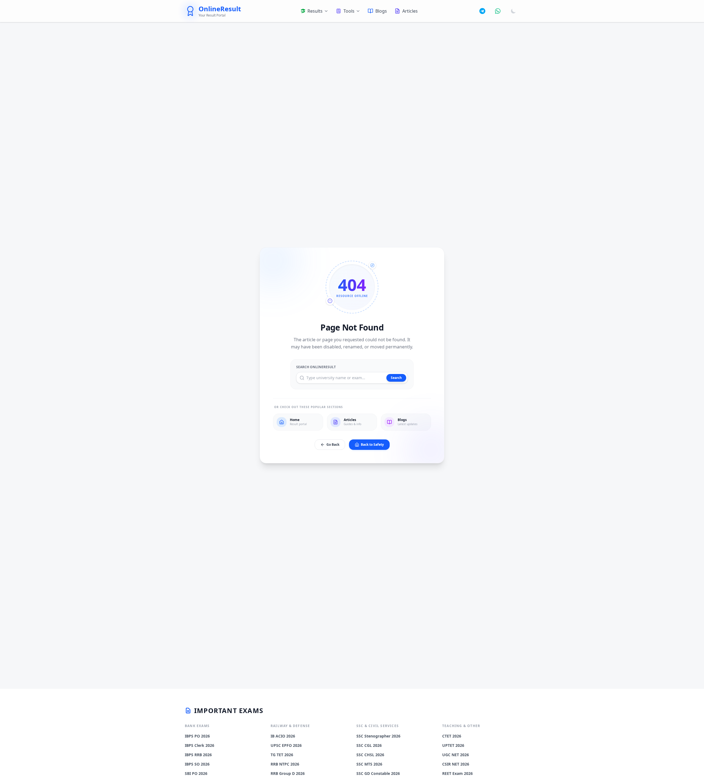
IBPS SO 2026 (197, 764)
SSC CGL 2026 (369, 745)
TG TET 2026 (282, 754)
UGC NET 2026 (455, 754)
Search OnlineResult (316, 367)
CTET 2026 (451, 736)
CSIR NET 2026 (455, 764)
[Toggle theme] (513, 11)
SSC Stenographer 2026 (378, 736)
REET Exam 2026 (457, 773)
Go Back (332, 444)
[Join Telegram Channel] (482, 10)
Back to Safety (372, 444)
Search (396, 377)
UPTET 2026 (453, 745)
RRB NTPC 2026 (285, 764)
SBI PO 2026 (196, 773)
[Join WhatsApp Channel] (497, 10)
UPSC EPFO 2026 (286, 745)
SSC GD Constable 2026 (378, 773)
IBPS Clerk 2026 (199, 745)
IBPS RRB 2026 (198, 754)
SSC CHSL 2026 (370, 754)
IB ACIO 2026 (283, 736)
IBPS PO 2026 (197, 736)
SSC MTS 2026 (369, 764)
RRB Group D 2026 (288, 773)
